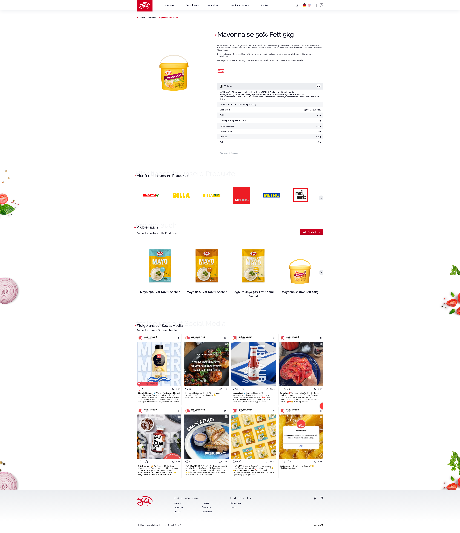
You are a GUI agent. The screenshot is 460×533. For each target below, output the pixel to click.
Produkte (191, 5)
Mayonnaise (152, 17)
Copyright (178, 507)
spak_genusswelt (150, 337)
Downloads (207, 512)
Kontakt (265, 5)
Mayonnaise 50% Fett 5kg (169, 17)
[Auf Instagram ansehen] (178, 338)
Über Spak (206, 507)
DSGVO (177, 512)
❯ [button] (321, 197)
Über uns (169, 5)
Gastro (142, 17)
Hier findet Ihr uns (239, 5)
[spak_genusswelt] (140, 338)
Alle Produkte (311, 232)
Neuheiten (213, 5)
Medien (177, 503)
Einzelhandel (236, 503)
